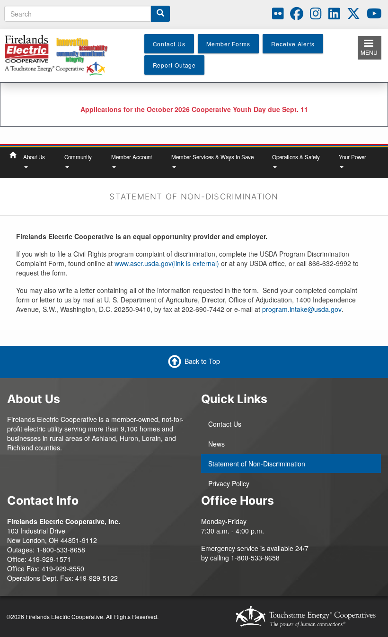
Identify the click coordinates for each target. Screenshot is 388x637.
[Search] (160, 14)
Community (78, 157)
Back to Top (202, 361)
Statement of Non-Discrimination (256, 463)
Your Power (352, 157)
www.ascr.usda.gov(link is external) (167, 263)
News (216, 443)
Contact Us (224, 424)
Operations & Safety (296, 157)
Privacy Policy (228, 483)
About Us (34, 157)
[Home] (60, 55)
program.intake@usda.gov (302, 309)
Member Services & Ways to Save (212, 157)
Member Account (131, 157)
